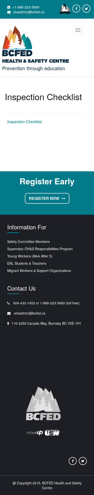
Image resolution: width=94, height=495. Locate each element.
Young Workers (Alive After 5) (29, 256)
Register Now (44, 198)
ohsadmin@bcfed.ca (29, 313)
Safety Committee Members (28, 241)
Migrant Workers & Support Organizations (39, 270)
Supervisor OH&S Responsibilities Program (40, 248)
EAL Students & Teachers (26, 263)
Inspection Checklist (24, 121)
